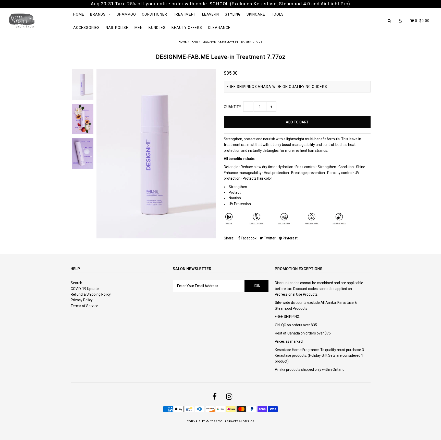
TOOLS (277, 14)
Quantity (232, 107)
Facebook (248, 238)
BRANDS (98, 14)
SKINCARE (256, 14)
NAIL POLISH (117, 28)
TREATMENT (184, 14)
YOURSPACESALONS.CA (236, 421)
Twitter (269, 238)
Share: (229, 238)
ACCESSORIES (86, 28)
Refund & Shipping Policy (91, 294)
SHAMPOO (126, 14)
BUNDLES (157, 28)
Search (76, 283)
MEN (138, 28)
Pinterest (290, 238)
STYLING (233, 14)
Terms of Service (84, 306)
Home (183, 41)
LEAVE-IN (210, 14)
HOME (78, 14)
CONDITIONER (154, 14)
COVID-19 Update (85, 289)
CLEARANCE (219, 28)
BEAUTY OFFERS (187, 28)
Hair (194, 41)
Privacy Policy (82, 300)
